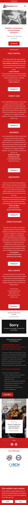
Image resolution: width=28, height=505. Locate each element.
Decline (7, 501)
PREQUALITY (14, 170)
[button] (24, 6)
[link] (10, 6)
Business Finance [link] (17, 407)
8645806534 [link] (14, 1)
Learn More (14, 306)
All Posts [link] (8, 407)
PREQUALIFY (14, 89)
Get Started (14, 43)
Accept (20, 501)
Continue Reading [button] (14, 430)
